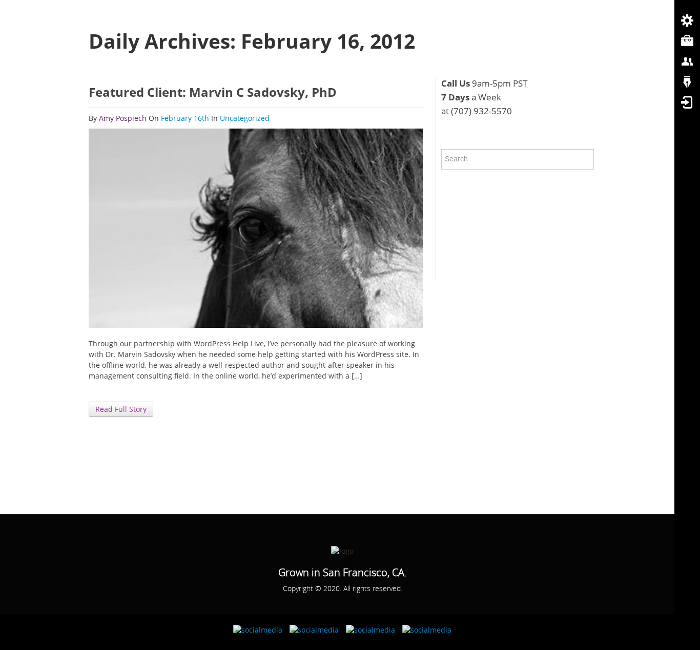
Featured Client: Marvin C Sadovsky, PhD (213, 91)
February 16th (186, 118)
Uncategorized (245, 118)
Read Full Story (121, 409)
